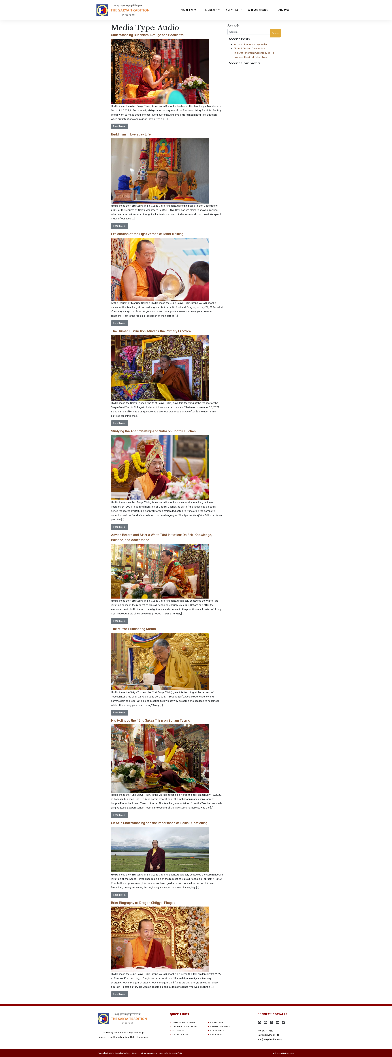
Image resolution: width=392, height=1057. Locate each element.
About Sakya (188, 9)
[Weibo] (283, 1022)
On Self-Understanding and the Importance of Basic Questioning (159, 823)
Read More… (119, 126)
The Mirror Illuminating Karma (133, 629)
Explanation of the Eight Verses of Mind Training (147, 234)
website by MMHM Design (283, 1053)
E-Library (211, 9)
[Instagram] (271, 1022)
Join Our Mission (258, 9)
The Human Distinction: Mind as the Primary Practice (151, 331)
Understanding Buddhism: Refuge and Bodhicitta (147, 35)
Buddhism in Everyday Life (131, 134)
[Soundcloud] (277, 1022)
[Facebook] (259, 1022)
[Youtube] (265, 1022)
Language (283, 9)
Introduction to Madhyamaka (250, 44)
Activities (232, 9)
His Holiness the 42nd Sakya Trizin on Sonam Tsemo (150, 720)
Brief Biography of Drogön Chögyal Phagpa (143, 903)
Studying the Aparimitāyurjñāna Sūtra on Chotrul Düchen (153, 431)
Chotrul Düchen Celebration (249, 48)
